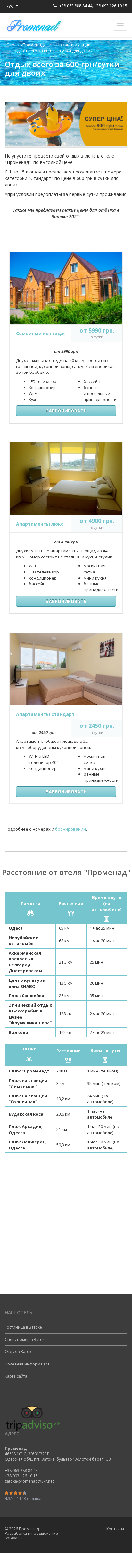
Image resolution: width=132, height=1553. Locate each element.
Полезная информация (27, 1364)
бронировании (70, 829)
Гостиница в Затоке (23, 1327)
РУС (10, 6)
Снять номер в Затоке (26, 1339)
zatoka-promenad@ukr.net (29, 1481)
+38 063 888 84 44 (75, 6)
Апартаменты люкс (39, 524)
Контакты (115, 1529)
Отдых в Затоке (19, 1351)
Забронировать (66, 411)
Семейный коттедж (40, 333)
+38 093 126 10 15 (110, 6)
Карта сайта (16, 1376)
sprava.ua (14, 1538)
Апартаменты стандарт (45, 714)
